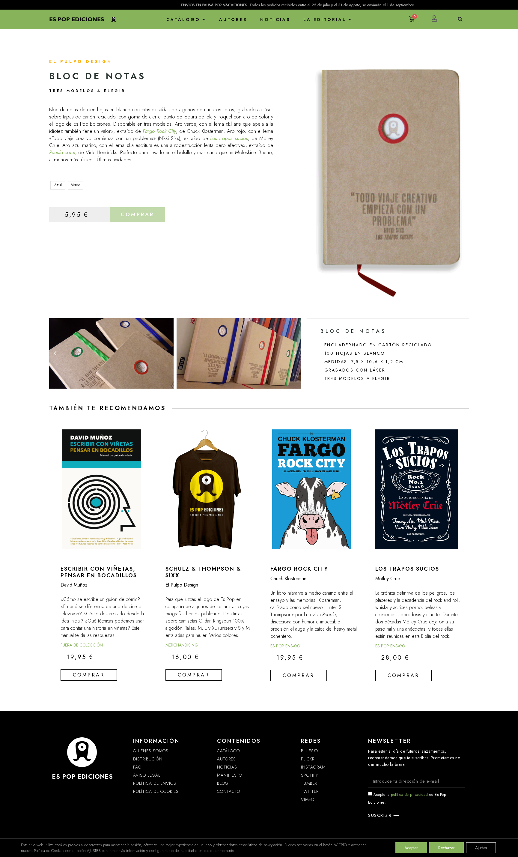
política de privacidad (409, 794)
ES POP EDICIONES (82, 776)
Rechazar (446, 848)
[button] (55, 354)
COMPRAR (137, 214)
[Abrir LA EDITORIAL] (350, 19)
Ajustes (481, 848)
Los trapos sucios (229, 138)
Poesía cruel (62, 152)
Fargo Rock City (159, 131)
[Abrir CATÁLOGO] (204, 19)
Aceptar (411, 848)
